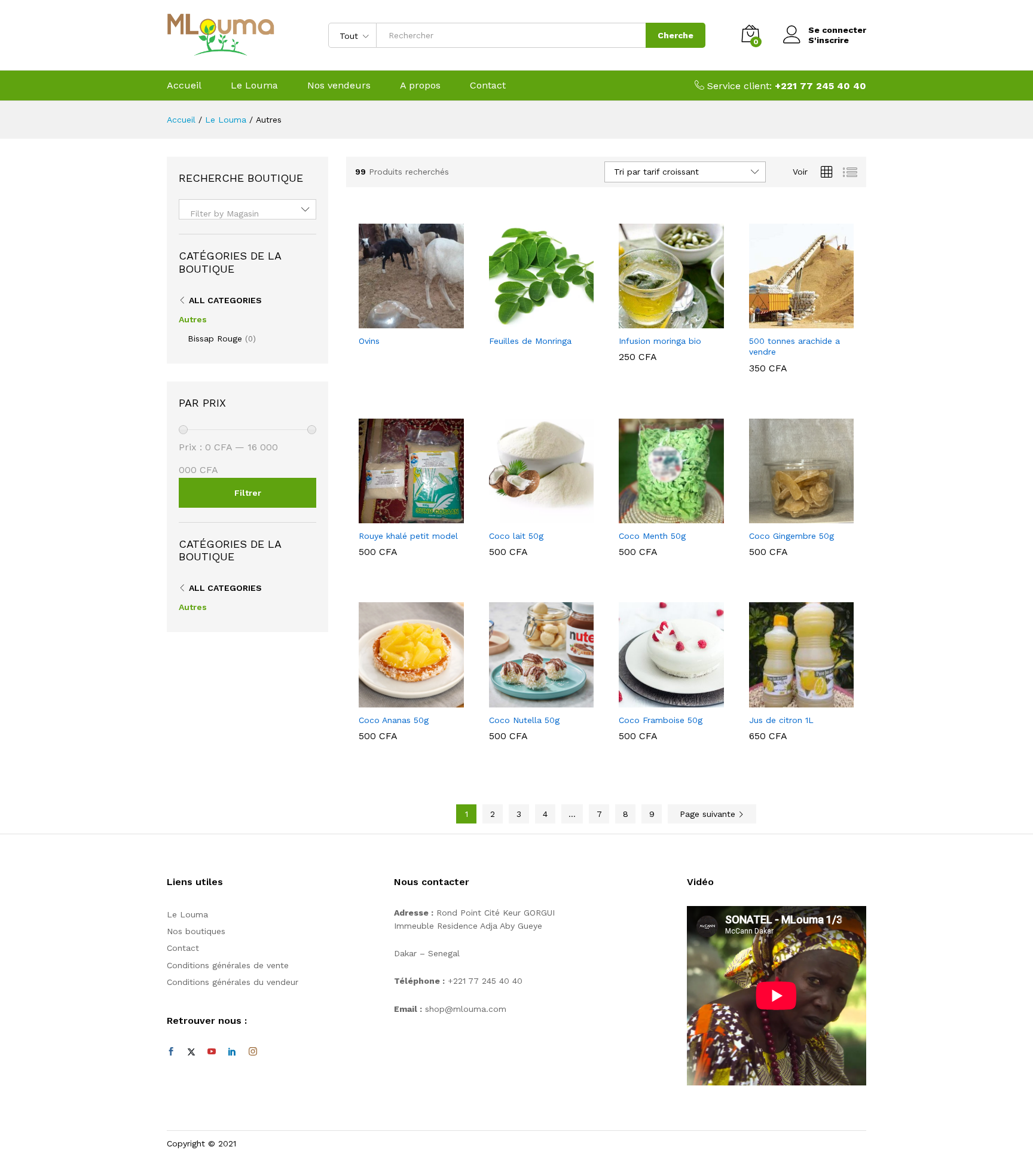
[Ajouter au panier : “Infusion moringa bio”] (657, 321)
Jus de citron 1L (781, 720)
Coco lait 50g (516, 536)
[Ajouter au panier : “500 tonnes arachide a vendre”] (787, 321)
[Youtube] (211, 1052)
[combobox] (247, 209)
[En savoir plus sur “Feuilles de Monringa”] (527, 321)
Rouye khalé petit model (408, 536)
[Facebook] (171, 1052)
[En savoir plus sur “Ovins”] (397, 321)
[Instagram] (253, 1052)
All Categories (225, 300)
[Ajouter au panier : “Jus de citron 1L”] (787, 700)
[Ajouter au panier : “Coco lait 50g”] (527, 516)
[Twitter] (191, 1052)
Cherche (675, 35)
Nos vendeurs (339, 85)
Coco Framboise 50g (660, 720)
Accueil (184, 85)
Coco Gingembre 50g (791, 536)
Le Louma (254, 85)
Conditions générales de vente (228, 965)
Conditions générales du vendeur (232, 982)
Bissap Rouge (215, 338)
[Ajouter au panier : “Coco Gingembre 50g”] (787, 516)
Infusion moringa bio (660, 341)
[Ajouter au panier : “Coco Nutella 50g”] (527, 700)
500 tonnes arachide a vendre (794, 346)
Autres (193, 319)
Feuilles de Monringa (530, 341)
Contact (488, 85)
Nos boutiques (196, 931)
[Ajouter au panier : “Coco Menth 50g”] (657, 516)
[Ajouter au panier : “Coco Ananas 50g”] (397, 700)
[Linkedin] (232, 1052)
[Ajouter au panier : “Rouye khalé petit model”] (397, 516)
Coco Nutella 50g (524, 720)
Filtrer (247, 493)
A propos (420, 85)
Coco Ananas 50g (394, 720)
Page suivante (709, 814)
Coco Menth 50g (652, 536)
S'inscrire (828, 40)
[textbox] (247, 213)
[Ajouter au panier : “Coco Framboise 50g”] (657, 700)
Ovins (369, 341)
